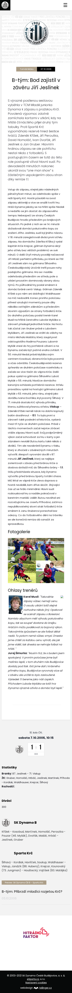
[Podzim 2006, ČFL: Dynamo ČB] (22, 549)
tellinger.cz (45, 987)
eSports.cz (33, 979)
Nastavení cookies (36, 982)
